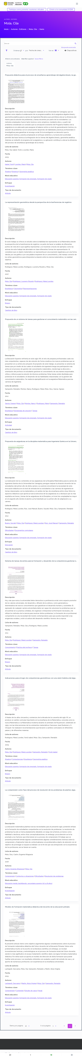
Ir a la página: (46, 1026)
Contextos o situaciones (25, 876)
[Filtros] (7, 50)
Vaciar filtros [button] (39, 59)
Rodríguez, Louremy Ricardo (23, 281)
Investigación (10, 186)
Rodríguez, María (43, 403)
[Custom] (10, 1054)
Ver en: (51, 51)
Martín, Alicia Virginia (29, 983)
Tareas (34, 411)
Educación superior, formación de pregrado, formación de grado (28, 179)
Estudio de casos (31, 991)
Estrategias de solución (22, 411)
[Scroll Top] (71, 1054)
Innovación (9, 545)
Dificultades (9, 530)
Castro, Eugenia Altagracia (14, 869)
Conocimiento (10, 647)
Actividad (8, 425)
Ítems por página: (16, 1026)
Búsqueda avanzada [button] (68, 47)
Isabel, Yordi (9, 164)
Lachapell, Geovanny (12, 983)
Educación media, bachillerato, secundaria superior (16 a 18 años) (28, 883)
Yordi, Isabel (53, 752)
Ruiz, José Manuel (51, 523)
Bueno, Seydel (10, 523)
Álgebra (8, 171)
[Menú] (77, 4)
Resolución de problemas (54, 876)
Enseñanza (9, 288)
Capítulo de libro (11, 310)
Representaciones (30, 288)
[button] (64, 1026)
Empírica (15, 171)
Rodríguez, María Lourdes (44, 281)
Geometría (18, 288)
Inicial (40, 991)
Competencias (17, 759)
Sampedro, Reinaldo (57, 403)
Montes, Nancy (30, 403)
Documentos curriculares (24, 530)
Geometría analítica (26, 171)
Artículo (8, 193)
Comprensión (10, 876)
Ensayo (7, 303)
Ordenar (16, 51)
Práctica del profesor (24, 647)
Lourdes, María (20, 164)
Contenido (20, 991)
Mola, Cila (30, 164)
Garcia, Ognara (10, 403)
